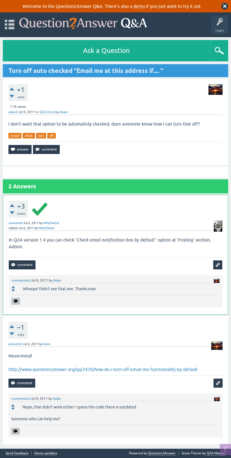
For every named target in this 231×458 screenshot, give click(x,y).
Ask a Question (106, 50)
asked (12, 112)
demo (139, 6)
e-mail (15, 135)
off (52, 135)
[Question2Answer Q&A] (83, 22)
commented (21, 280)
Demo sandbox (45, 453)
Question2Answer (162, 453)
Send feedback (17, 453)
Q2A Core (46, 112)
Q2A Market (216, 453)
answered (15, 223)
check (29, 135)
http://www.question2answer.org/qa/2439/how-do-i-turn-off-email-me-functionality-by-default (102, 369)
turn (41, 135)
